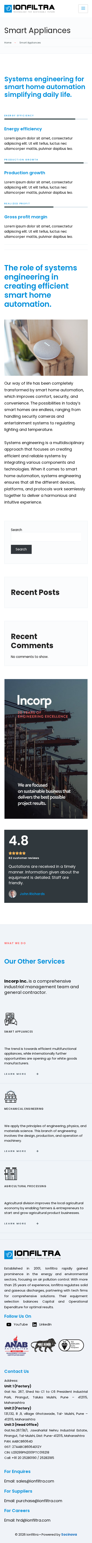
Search (16, 530)
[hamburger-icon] (83, 8)
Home (7, 42)
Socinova (69, 1534)
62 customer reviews (24, 858)
